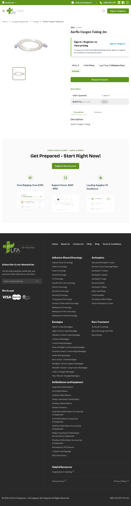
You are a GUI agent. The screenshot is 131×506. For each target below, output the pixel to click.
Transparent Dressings (62, 299)
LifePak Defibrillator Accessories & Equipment (66, 427)
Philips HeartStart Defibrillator (65, 399)
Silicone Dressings (60, 295)
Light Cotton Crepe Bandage (64, 331)
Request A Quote (100, 79)
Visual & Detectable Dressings (65, 303)
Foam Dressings (59, 270)
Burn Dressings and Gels (102, 331)
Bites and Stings (99, 291)
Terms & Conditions (111, 244)
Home (5, 21)
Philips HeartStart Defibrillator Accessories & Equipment (65, 434)
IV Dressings (57, 278)
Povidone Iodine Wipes (102, 299)
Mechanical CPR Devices (63, 447)
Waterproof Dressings (62, 307)
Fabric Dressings (59, 266)
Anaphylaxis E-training (62, 472)
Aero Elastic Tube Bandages (64, 359)
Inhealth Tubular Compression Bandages (70, 367)
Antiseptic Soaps (99, 278)
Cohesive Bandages (60, 339)
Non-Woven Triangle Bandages (66, 375)
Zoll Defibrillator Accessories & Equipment (65, 420)
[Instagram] (127, 2)
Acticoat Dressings (100, 326)
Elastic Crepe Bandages (62, 326)
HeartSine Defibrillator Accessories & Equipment (67, 413)
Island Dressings (59, 274)
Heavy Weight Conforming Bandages (68, 347)
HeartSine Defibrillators (62, 387)
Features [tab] (98, 112)
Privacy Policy (120, 481)
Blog (97, 244)
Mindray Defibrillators (62, 403)
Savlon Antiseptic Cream (102, 303)
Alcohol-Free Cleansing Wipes (105, 266)
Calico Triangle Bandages (63, 371)
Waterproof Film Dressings (64, 311)
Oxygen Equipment (20, 21)
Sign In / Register (118, 11)
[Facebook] (123, 2)
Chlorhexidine (98, 295)
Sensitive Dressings (60, 291)
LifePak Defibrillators (61, 395)
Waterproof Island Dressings (64, 315)
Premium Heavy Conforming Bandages (69, 351)
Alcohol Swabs (98, 283)
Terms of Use (58, 481)
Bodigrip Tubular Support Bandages (68, 363)
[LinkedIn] (119, 2)
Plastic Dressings (59, 287)
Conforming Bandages (62, 343)
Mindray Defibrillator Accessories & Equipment (67, 441)
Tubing (35, 21)
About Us (65, 244)
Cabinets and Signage (61, 451)
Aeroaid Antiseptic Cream (103, 262)
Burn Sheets (97, 335)
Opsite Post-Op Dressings (63, 283)
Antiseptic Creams (100, 270)
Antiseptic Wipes (99, 287)
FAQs (89, 244)
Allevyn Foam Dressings (62, 262)
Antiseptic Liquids (99, 274)
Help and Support (83, 2)
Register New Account (65, 166)
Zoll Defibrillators (60, 391)
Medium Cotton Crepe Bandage (66, 335)
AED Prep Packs (59, 455)
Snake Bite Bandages (61, 355)
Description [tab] (79, 112)
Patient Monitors (59, 407)
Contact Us (78, 244)
